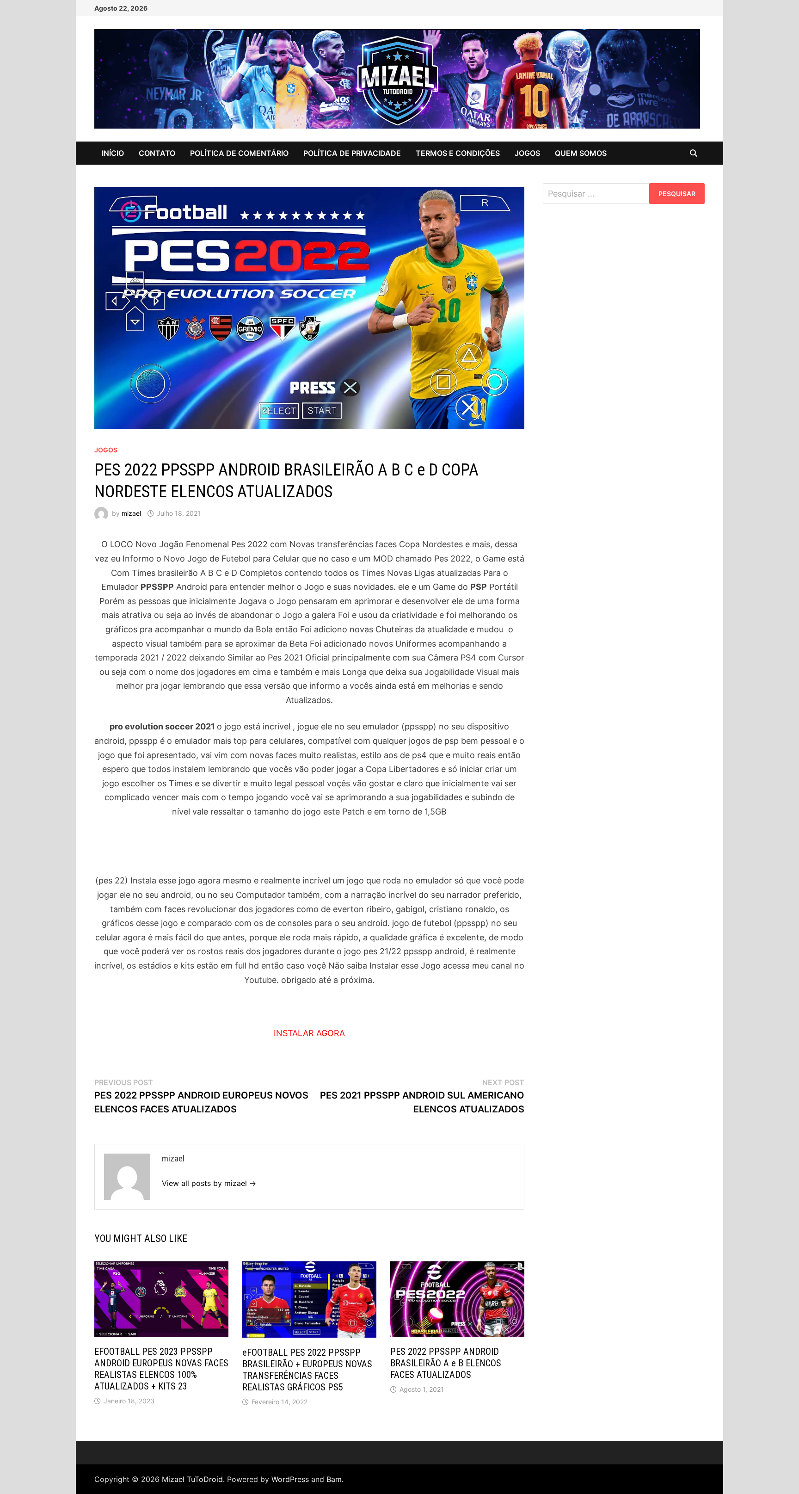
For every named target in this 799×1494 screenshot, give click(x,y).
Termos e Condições (458, 153)
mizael (131, 513)
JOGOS (527, 153)
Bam (334, 1479)
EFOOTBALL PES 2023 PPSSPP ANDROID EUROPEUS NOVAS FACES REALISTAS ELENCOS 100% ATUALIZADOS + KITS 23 (161, 1369)
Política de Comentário (239, 153)
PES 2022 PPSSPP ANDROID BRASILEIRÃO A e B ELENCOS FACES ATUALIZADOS (445, 1363)
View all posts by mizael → (209, 1183)
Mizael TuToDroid (192, 1479)
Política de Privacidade (352, 153)
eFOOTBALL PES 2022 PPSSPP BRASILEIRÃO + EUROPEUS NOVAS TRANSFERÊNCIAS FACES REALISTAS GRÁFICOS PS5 (307, 1370)
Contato (157, 153)
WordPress (290, 1479)
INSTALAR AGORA (309, 1033)
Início (113, 153)
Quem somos (581, 153)
